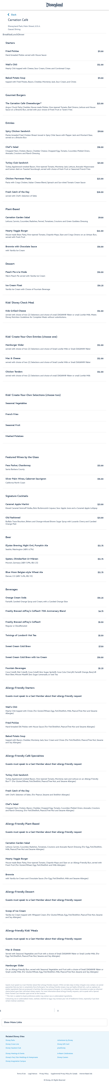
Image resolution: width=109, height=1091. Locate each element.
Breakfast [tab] (7, 34)
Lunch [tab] (15, 34)
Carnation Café (18, 20)
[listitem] (54, 63)
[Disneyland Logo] (54, 5)
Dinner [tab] (21, 34)
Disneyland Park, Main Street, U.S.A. (24, 26)
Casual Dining (14, 29)
